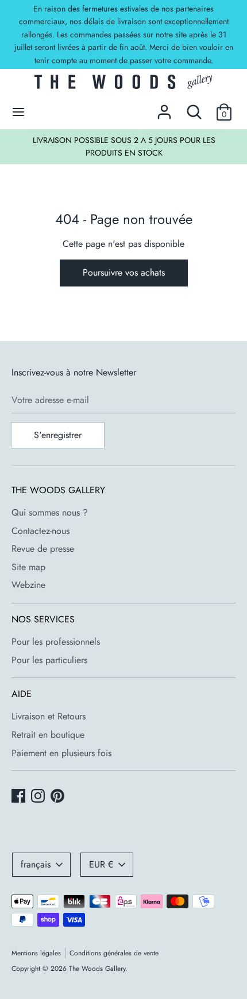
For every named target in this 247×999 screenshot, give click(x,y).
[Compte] (164, 107)
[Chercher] (194, 107)
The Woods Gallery (97, 968)
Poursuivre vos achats (124, 272)
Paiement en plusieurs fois (61, 753)
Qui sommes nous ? (49, 512)
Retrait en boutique (47, 734)
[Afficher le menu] (18, 112)
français (36, 864)
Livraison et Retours (48, 716)
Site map (28, 567)
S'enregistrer (58, 435)
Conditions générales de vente (114, 953)
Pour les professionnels (55, 641)
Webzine (28, 584)
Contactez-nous (40, 530)
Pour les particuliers (49, 660)
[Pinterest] (59, 797)
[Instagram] (39, 797)
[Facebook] (19, 797)
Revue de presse (42, 548)
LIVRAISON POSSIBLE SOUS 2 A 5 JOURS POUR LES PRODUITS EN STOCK (124, 146)
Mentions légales (36, 953)
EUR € (101, 864)
